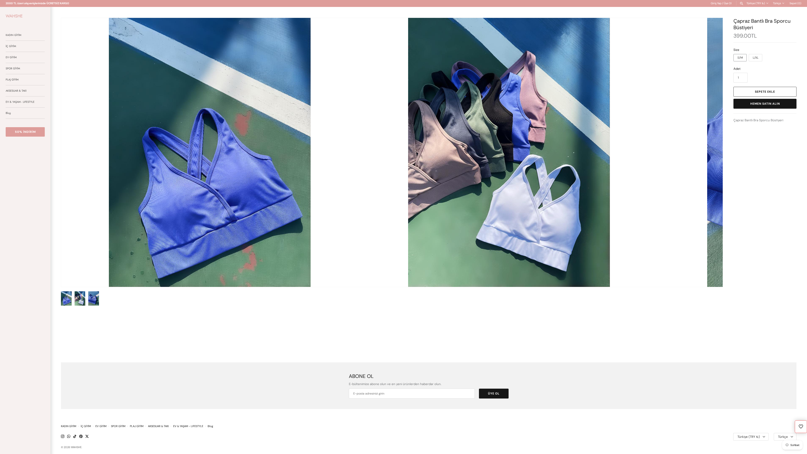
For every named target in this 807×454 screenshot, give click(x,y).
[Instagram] (62, 437)
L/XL (755, 57)
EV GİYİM (11, 57)
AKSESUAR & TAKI (16, 91)
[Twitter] (87, 437)
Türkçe (777, 3)
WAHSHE (76, 447)
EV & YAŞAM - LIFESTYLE (20, 102)
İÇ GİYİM (11, 46)
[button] (714, 152)
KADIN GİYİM (13, 35)
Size (736, 50)
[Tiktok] (74, 437)
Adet (737, 69)
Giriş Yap (716, 3)
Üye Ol (728, 3)
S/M (740, 57)
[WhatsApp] (68, 437)
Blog (8, 113)
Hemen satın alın (765, 104)
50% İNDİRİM (25, 132)
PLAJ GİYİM (12, 80)
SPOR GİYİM (13, 68)
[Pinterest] (81, 437)
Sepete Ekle (765, 92)
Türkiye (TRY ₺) (755, 3)
